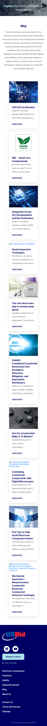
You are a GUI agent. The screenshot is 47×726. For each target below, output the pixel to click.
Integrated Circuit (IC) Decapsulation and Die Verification (22, 215)
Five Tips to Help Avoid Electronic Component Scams (22, 535)
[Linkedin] (7, 649)
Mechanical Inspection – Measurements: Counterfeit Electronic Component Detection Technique (23, 586)
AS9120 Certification (23, 107)
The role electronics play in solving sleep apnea (23, 306)
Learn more (17, 124)
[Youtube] (15, 649)
